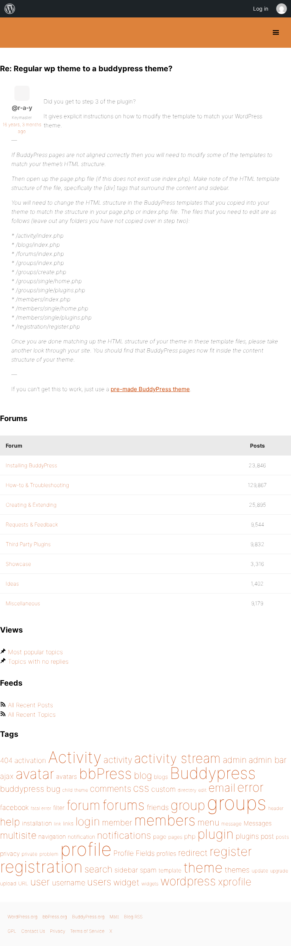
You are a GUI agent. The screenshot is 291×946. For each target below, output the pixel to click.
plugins (247, 836)
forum (83, 805)
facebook (14, 807)
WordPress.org (23, 916)
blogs (161, 776)
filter (58, 807)
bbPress (105, 773)
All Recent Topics (32, 714)
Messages (258, 823)
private (30, 854)
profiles (166, 853)
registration (41, 866)
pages (175, 837)
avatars (66, 776)
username (68, 882)
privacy (10, 853)
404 (6, 760)
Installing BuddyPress (31, 465)
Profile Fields (134, 853)
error (250, 787)
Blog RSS (133, 916)
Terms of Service (87, 931)
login (87, 821)
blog (143, 775)
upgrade (279, 871)
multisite (18, 835)
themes (237, 869)
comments (110, 788)
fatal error (41, 808)
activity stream (177, 758)
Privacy (57, 931)
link (57, 824)
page (159, 836)
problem (48, 854)
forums (123, 805)
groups (236, 802)
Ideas (12, 583)
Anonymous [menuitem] (281, 8)
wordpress (188, 881)
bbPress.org (54, 916)
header (275, 808)
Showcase (18, 564)
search (98, 869)
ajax (7, 776)
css (141, 788)
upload (8, 883)
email (221, 787)
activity (117, 759)
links (68, 823)
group (188, 805)
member (117, 822)
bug (53, 789)
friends (158, 807)
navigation (52, 836)
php (190, 836)
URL (23, 883)
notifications (124, 835)
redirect (193, 853)
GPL (12, 931)
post (267, 836)
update (260, 871)
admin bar (267, 760)
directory (187, 790)
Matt (114, 916)
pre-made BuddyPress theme (150, 389)
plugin (215, 834)
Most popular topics (35, 652)
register (231, 851)
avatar (35, 773)
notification (81, 836)
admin (235, 760)
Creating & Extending (31, 504)
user (40, 882)
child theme (75, 790)
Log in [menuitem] (260, 8)
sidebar (126, 870)
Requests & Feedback (32, 524)
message (231, 824)
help (10, 822)
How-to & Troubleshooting (37, 485)
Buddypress (213, 773)
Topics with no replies (38, 661)
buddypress (22, 789)
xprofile (234, 882)
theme (203, 867)
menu (208, 822)
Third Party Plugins (28, 544)
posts (282, 837)
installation (37, 823)
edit (202, 790)
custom (163, 789)
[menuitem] (10, 8)
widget (126, 882)
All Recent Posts (30, 705)
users (99, 882)
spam (148, 870)
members (165, 820)
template (169, 870)
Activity (75, 757)
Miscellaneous (23, 603)
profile (85, 849)
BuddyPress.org (12, 32)
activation (30, 760)
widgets (149, 883)
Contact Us (33, 931)
